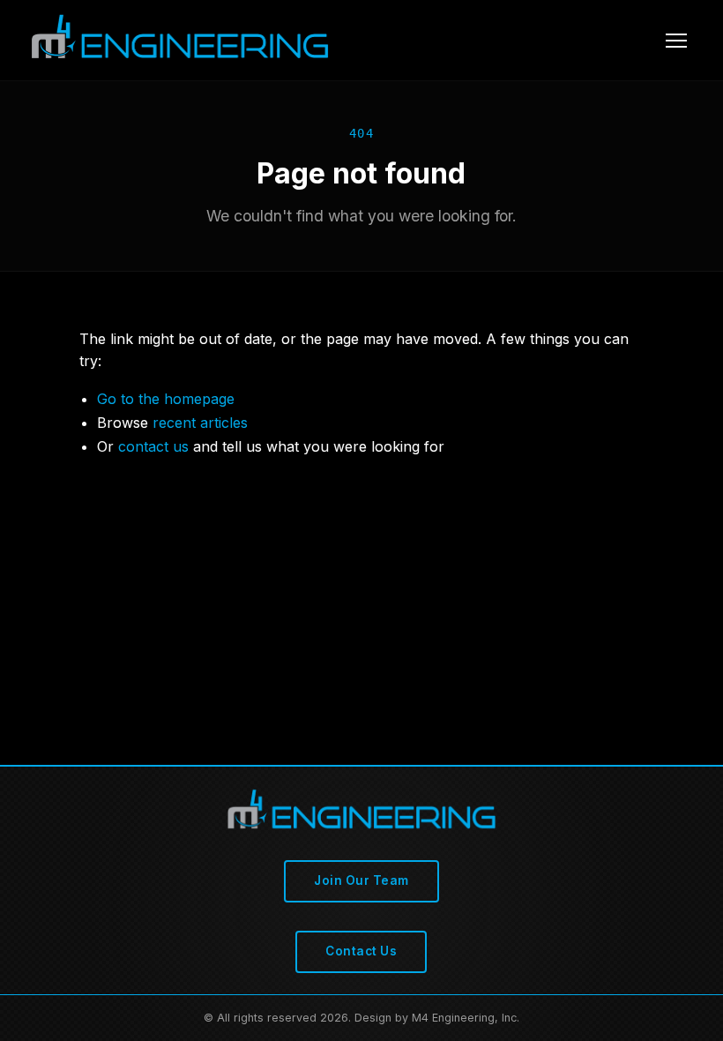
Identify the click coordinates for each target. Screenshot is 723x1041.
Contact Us (361, 951)
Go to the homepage (166, 399)
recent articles (200, 422)
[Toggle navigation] (676, 41)
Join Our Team (361, 880)
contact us (153, 446)
